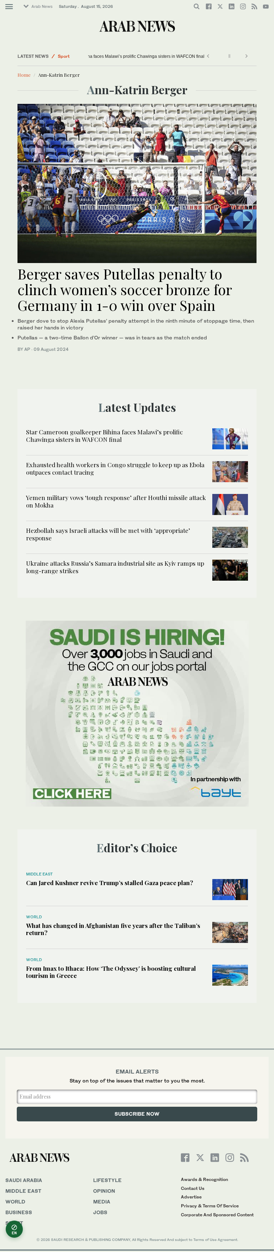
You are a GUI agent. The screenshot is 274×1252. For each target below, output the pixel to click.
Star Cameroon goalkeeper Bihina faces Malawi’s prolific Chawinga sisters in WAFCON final (181, 56)
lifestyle (107, 1180)
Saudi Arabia (23, 1180)
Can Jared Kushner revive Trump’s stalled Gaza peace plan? (109, 883)
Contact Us (192, 1188)
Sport (64, 56)
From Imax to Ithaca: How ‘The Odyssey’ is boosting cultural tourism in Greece (111, 971)
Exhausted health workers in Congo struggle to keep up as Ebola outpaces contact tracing (115, 468)
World (34, 916)
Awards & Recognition (204, 1179)
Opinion (104, 1191)
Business (18, 1212)
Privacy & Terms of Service (210, 1205)
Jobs (100, 1212)
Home (24, 75)
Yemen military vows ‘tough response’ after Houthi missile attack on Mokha (116, 501)
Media (101, 1201)
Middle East (39, 874)
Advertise (191, 1197)
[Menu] (9, 7)
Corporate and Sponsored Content (217, 1214)
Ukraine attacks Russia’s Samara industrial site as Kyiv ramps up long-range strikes (115, 566)
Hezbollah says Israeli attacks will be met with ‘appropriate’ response (108, 533)
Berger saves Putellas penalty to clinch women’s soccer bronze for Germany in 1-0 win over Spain (124, 289)
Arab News (41, 6)
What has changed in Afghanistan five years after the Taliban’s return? (113, 929)
